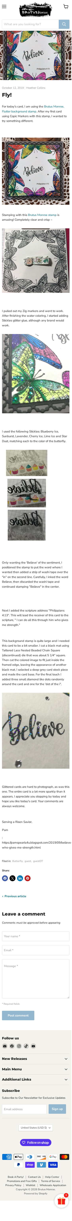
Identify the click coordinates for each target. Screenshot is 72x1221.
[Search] (64, 24)
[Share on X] (12, 878)
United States (34, 1128)
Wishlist (30, 1185)
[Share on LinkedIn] (20, 878)
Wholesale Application (53, 1185)
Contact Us (34, 1177)
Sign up (57, 1109)
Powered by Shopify (35, 1193)
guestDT (38, 861)
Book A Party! (16, 1177)
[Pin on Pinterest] (28, 878)
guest (28, 861)
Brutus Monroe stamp (42, 215)
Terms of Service (50, 1181)
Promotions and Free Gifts (22, 1181)
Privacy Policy (13, 1185)
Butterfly (17, 861)
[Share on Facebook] (5, 878)
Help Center (52, 1177)
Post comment (18, 1015)
